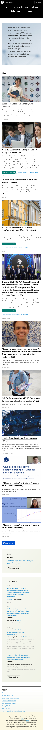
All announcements (13, 568)
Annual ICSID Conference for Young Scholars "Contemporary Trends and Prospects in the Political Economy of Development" (20, 562)
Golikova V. (10, 599)
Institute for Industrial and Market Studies (22, 9)
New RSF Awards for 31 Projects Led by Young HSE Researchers (19, 151)
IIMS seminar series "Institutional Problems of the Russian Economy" (20, 484)
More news (8, 542)
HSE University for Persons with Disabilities (13, 711)
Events (9, 554)
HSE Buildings (6, 708)
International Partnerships (9, 703)
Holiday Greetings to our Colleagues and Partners (19, 439)
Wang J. (18, 620)
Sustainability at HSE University (10, 698)
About (4, 690)
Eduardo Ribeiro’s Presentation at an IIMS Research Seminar (20, 181)
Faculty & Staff (6, 706)
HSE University (8, 2)
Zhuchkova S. (26, 637)
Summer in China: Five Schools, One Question (17, 105)
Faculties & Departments (9, 701)
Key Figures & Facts (7, 695)
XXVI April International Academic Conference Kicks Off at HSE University (20, 229)
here (22, 719)
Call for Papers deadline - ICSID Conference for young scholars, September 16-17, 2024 (21, 399)
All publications (13, 677)
